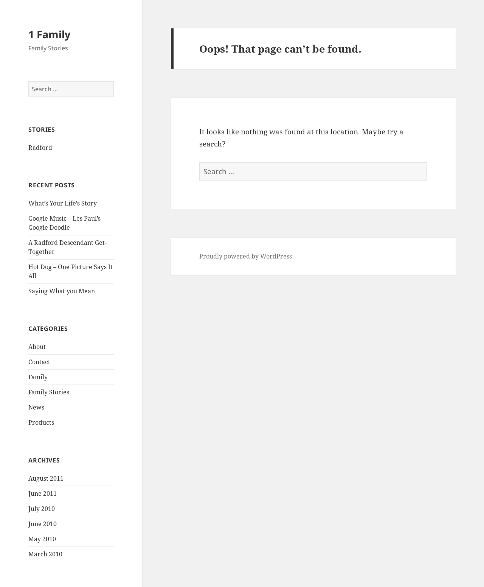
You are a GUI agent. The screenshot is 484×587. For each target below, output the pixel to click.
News (36, 407)
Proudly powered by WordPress (245, 256)
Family (38, 377)
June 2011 (42, 493)
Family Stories (48, 392)
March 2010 (45, 554)
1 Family (49, 34)
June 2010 (42, 524)
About (37, 347)
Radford (40, 147)
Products (41, 422)
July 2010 (41, 508)
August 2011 (46, 478)
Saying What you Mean (61, 291)
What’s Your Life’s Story (62, 203)
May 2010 (42, 539)
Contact (39, 362)
